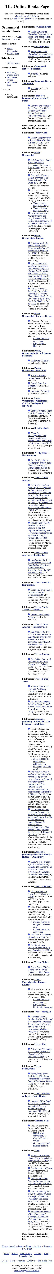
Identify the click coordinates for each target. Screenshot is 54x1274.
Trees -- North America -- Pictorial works (35, 625)
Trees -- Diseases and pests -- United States (36, 1094)
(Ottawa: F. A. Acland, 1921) (39, 663)
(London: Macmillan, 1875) (40, 1181)
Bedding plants (41, 428)
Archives (31, 1261)
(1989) (40, 592)
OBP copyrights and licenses (26, 1270)
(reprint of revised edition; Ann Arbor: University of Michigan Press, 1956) (40, 1024)
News (12, 1261)
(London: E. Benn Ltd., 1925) (39, 140)
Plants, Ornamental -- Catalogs (33, 236)
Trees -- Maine (41, 962)
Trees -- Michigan (42, 1012)
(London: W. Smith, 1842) (38, 179)
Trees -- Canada (41, 654)
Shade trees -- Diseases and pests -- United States (35, 98)
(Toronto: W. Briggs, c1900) (38, 689)
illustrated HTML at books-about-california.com (42, 761)
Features (21, 1261)
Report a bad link (33, 1246)
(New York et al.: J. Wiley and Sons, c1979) (40, 1158)
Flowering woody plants (13, 73)
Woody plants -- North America (35, 454)
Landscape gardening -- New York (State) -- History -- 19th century (37, 854)
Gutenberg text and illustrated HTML (41, 1144)
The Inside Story (45, 1261)
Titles (46, 1253)
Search (15, 1253)
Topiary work (13, 63)
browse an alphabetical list (25, 19)
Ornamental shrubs (12, 78)
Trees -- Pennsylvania (31, 1067)
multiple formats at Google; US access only (41, 924)
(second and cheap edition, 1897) (40, 35)
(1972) (39, 894)
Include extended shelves (27, 16)
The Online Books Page (27, 6)
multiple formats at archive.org (41, 339)
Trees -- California (43, 886)
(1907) (39, 947)
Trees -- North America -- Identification (35, 553)
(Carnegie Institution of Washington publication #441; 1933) (39, 1196)
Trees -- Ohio (40, 1044)
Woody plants (13, 53)
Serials (32, 1256)
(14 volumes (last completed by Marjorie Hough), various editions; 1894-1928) (40, 532)
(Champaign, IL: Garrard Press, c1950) (40, 164)
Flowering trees (41, 46)
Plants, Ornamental (12, 49)
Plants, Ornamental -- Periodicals (34, 369)
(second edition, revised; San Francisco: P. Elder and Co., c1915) (40, 822)
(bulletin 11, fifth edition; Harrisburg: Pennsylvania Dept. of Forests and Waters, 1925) (40, 1079)
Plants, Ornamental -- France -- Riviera (37, 314)
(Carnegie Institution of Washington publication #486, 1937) (39, 1216)
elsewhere (15, 39)
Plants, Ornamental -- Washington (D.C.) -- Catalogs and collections (34, 402)
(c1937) (39, 1053)
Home (6, 1253)
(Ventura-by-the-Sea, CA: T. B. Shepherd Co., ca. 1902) (40, 296)
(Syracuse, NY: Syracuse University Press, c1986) (40, 868)
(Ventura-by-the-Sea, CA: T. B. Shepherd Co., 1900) (39, 272)
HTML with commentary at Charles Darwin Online (40, 1137)
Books (4, 1261)
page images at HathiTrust (39, 344)
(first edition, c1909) (39, 935)
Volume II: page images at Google (40, 209)
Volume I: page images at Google (40, 204)
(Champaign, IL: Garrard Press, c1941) (39, 464)
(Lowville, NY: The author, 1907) (39, 566)
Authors (37, 1253)
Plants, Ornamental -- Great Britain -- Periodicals (36, 353)
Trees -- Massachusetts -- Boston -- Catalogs (34, 982)
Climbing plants (41, 1121)
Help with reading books (13, 1246)
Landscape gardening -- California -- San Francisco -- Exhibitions (36, 721)
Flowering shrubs (42, 27)
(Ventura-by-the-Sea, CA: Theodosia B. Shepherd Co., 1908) (39, 248)
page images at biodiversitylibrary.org (42, 1005)
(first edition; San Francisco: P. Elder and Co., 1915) (40, 783)
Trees (36, 1150)
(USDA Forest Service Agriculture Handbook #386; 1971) (39, 111)
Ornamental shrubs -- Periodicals (34, 67)
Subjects (23, 1256)
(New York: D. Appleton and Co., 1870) (40, 706)
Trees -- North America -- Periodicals (35, 608)
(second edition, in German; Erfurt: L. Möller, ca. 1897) (40, 438)
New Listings (26, 1253)
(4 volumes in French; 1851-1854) (40, 219)
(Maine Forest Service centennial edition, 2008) (39, 969)
